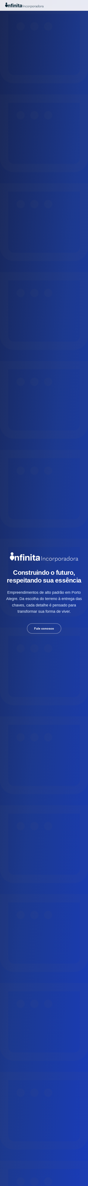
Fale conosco (44, 628)
